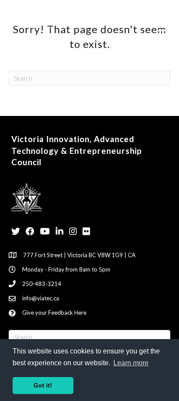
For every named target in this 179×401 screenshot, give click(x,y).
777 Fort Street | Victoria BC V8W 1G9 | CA (79, 254)
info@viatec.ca (40, 298)
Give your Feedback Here (54, 312)
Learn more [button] (131, 363)
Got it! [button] (42, 385)
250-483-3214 (41, 283)
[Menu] (163, 26)
